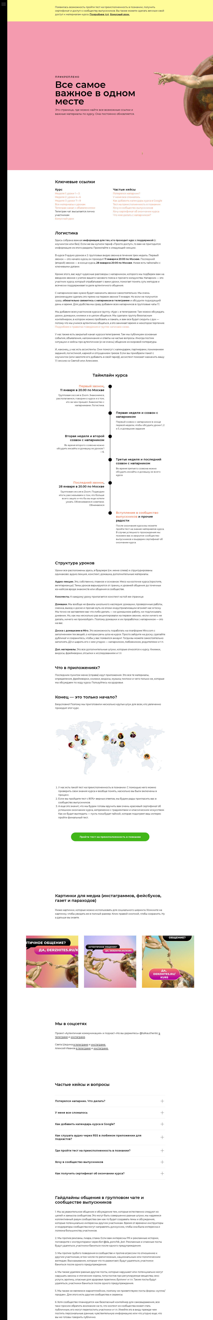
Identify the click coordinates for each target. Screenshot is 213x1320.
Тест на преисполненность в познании (136, 204)
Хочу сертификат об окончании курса (136, 211)
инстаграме (78, 1037)
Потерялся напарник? (126, 193)
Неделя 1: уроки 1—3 (67, 193)
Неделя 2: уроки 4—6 (68, 197)
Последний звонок (88, 482)
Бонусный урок (64, 218)
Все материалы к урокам (70, 204)
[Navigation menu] (4, 4)
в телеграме (80, 1044)
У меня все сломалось (126, 197)
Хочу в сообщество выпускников (133, 207)
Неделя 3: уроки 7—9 (68, 200)
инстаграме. (98, 1044)
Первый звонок (91, 386)
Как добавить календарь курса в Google (137, 200)
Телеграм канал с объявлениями (75, 207)
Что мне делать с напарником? (132, 215)
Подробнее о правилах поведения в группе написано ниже (92, 326)
